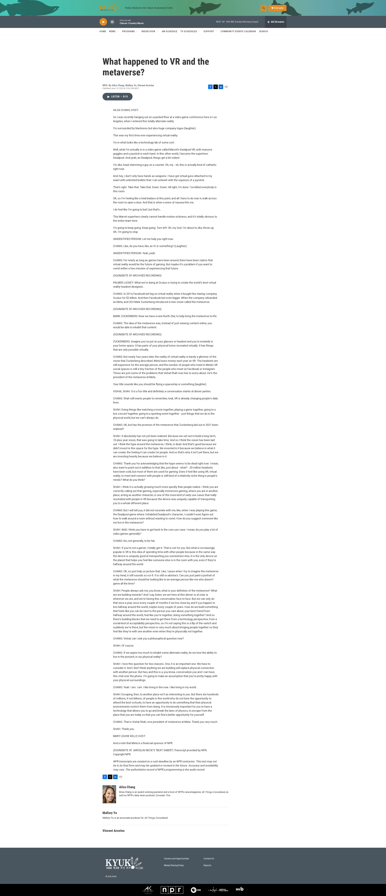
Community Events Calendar (238, 31)
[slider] (117, 21)
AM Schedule (169, 31)
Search (263, 31)
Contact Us (209, 858)
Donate (278, 8)
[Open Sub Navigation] (118, 31)
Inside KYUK (148, 31)
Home (103, 31)
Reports (207, 865)
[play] (103, 22)
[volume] (112, 22)
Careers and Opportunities (176, 858)
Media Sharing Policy (174, 865)
